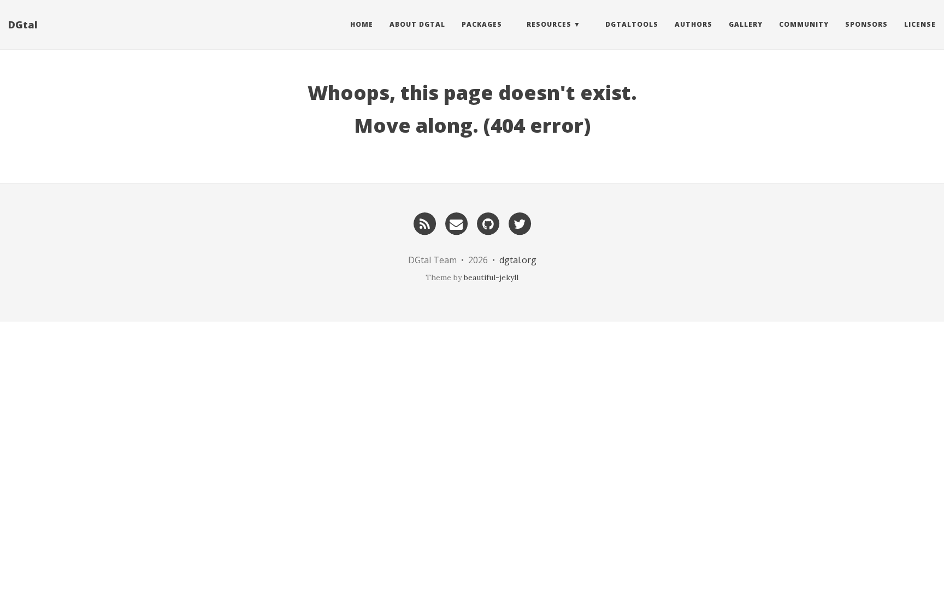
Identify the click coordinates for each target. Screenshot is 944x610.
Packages (482, 24)
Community (804, 24)
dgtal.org (517, 260)
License (920, 24)
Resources (549, 24)
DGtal (23, 24)
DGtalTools (631, 24)
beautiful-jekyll (491, 277)
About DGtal (417, 24)
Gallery (746, 24)
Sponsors (866, 24)
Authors (693, 24)
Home (361, 24)
